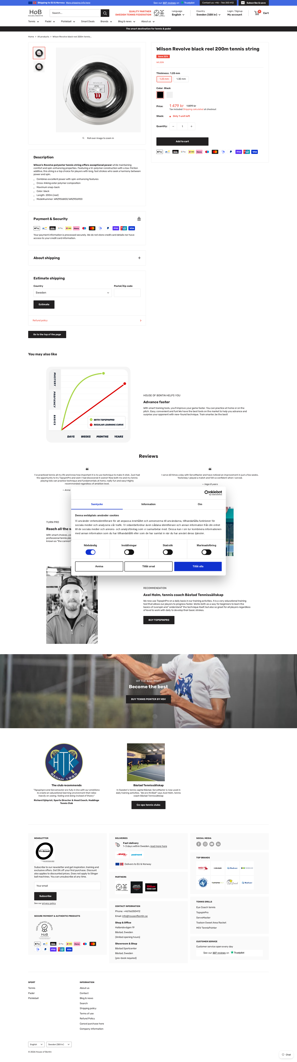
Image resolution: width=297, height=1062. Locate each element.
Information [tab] (148, 504)
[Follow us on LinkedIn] (218, 844)
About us (146, 21)
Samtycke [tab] (97, 504)
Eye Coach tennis (205, 907)
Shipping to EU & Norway (64, 2)
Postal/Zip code (123, 286)
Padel (48, 21)
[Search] (105, 13)
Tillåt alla (198, 566)
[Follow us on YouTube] (211, 844)
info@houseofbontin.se (135, 916)
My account (234, 14)
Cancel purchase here (92, 1023)
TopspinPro (202, 912)
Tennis (31, 21)
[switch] (129, 552)
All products (43, 36)
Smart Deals (88, 21)
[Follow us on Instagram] (205, 844)
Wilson (160, 62)
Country (38, 286)
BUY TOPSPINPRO (158, 620)
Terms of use (87, 1013)
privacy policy (49, 903)
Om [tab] (200, 504)
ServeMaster (203, 917)
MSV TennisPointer (206, 927)
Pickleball (66, 21)
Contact (84, 993)
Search (84, 1003)
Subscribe (45, 896)
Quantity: (161, 126)
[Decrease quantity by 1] (173, 126)
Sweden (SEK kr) (56, 1044)
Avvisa (99, 566)
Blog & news (124, 21)
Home (31, 36)
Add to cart (182, 141)
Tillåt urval (148, 566)
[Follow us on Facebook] (198, 844)
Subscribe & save (256, 3)
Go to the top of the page (47, 334)
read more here (158, 846)
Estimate (44, 304)
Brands (104, 21)
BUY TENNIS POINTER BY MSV (148, 699)
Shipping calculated (193, 109)
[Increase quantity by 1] (191, 126)
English (33, 1044)
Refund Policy (87, 1018)
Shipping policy (88, 1008)
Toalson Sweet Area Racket (211, 922)
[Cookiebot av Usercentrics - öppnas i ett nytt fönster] (207, 492)
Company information (91, 1028)
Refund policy (40, 320)
